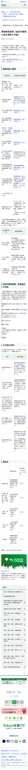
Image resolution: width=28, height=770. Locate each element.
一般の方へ (4, 757)
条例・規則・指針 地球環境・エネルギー (13, 614)
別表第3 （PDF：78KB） (7, 129)
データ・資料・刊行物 (7, 760)
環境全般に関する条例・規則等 (12, 609)
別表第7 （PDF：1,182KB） (18, 86)
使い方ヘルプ (5, 753)
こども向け (23, 753)
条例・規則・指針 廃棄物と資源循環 (13, 625)
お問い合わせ (5, 750)
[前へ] (3, 696)
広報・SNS (18, 760)
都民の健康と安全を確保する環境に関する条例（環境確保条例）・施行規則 (13, 602)
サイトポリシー (14, 750)
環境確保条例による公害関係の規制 (12, 25)
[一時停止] (18, 696)
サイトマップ (15, 753)
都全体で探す (23, 1)
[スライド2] (11, 696)
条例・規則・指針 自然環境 (12, 619)
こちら (21, 185)
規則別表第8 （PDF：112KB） (20, 177)
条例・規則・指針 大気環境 (12, 635)
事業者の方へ (12, 757)
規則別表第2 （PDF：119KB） (20, 101)
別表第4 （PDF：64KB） (6, 154)
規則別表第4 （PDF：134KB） (20, 120)
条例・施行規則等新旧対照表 (12, 667)
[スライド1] (10, 696)
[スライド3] (13, 696)
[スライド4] (14, 696)
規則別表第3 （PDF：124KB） (20, 111)
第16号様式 (20, 364)
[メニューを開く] (25, 5)
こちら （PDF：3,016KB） (12, 60)
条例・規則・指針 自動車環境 (12, 630)
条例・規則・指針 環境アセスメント (13, 651)
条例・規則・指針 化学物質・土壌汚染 (13, 640)
